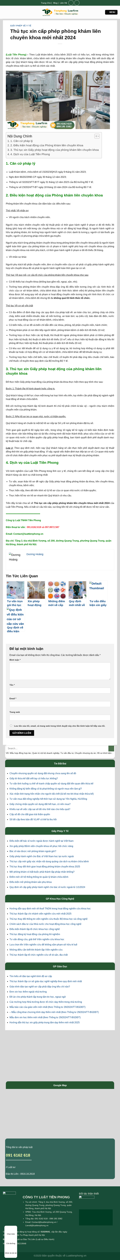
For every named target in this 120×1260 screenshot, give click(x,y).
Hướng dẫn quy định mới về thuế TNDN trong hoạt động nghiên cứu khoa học (50, 908)
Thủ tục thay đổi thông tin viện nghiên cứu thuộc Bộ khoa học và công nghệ (49, 919)
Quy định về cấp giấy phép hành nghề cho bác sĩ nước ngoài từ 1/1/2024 (47, 887)
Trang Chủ (46, 3)
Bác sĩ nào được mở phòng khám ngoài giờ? (33, 851)
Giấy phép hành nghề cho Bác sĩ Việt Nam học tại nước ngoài (42, 856)
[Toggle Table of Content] (95, 136)
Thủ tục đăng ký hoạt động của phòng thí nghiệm (35, 934)
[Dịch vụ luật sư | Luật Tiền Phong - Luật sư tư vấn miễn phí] (60, 12)
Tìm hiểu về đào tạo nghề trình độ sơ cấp (31, 976)
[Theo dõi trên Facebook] (71, 2)
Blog (55, 3)
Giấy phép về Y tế (20, 26)
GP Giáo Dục (60, 966)
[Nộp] (111, 748)
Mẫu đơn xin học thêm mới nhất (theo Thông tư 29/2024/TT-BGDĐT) (45, 1017)
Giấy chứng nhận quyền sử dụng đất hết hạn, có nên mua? (40, 804)
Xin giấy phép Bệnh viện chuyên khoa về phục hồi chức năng (41, 846)
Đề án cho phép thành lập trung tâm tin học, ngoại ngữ (38, 997)
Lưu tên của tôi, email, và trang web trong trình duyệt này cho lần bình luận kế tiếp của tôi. (59, 726)
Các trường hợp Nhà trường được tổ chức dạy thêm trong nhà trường (46, 1002)
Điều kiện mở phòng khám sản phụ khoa (31, 882)
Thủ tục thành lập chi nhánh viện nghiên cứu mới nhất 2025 (40, 913)
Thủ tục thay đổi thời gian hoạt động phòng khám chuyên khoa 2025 (45, 866)
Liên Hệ (63, 3)
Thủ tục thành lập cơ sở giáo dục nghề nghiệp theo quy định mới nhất (46, 981)
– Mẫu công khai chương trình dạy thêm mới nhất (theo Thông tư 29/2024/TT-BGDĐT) (54, 1012)
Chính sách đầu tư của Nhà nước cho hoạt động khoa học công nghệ (45, 924)
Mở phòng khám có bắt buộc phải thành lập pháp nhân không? (42, 872)
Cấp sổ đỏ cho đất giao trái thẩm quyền (30, 814)
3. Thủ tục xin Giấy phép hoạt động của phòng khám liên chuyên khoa (54, 149)
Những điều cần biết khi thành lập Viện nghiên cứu (36, 949)
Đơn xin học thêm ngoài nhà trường (28, 991)
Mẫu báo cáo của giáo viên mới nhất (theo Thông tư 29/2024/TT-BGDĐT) (47, 1007)
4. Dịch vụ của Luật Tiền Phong (30, 154)
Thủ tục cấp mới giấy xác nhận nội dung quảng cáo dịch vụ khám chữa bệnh (49, 861)
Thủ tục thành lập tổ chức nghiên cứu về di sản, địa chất (39, 955)
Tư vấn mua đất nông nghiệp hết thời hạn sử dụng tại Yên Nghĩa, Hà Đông (48, 799)
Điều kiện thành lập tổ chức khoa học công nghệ (35, 929)
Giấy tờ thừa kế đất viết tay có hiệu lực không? (34, 778)
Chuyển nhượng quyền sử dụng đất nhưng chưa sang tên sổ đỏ (43, 773)
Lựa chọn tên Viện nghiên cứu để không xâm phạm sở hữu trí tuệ (43, 944)
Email (13, 698)
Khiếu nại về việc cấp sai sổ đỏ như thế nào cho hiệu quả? (40, 809)
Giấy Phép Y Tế (60, 831)
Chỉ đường (10, 1243)
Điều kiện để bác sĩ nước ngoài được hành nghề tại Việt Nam (41, 841)
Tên (12, 685)
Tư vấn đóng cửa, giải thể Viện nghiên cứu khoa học (37, 939)
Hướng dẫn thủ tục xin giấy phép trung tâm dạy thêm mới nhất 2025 (45, 1022)
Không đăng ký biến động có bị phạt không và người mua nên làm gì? (46, 788)
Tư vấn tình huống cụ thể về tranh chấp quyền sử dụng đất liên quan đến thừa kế (51, 783)
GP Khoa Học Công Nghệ (60, 899)
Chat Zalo (11, 1234)
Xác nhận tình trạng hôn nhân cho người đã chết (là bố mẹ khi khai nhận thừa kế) (52, 794)
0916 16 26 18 (11, 1253)
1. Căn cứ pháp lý (21, 140)
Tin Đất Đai (60, 763)
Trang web (15, 712)
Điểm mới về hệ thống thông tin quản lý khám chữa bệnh (39, 877)
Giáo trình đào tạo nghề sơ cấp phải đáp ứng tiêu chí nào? (40, 986)
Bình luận (15, 660)
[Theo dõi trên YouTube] (76, 2)
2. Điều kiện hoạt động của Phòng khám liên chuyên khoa (46, 145)
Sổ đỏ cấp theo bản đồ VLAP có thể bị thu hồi (33, 819)
